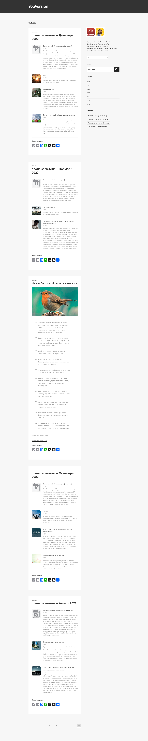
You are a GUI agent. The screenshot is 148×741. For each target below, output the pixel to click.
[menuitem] (98, 57)
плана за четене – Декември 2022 (52, 37)
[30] (37, 376)
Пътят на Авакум (49, 207)
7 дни (44, 91)
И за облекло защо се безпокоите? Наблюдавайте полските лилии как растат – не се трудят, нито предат (54, 361)
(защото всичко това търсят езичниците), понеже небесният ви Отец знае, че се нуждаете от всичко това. (53, 404)
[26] (37, 336)
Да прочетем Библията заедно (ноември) (57, 180)
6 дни (44, 209)
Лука (44, 75)
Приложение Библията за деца (98, 127)
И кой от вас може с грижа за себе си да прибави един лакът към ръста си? (52, 352)
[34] (37, 421)
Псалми (45, 511)
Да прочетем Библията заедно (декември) (57, 46)
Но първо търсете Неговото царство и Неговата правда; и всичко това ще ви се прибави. (53, 415)
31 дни (45, 48)
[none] (98, 57)
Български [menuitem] (91, 58)
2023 (88, 85)
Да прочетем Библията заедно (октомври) (57, 484)
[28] (37, 357)
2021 (88, 93)
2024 (88, 81)
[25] (37, 320)
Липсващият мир (48, 89)
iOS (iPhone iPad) (101, 116)
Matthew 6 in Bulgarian (40, 435)
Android (90, 116)
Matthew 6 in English (39, 440)
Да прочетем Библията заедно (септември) (58, 610)
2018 (88, 104)
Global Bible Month (102, 51)
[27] (37, 349)
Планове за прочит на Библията (98, 123)
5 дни (44, 117)
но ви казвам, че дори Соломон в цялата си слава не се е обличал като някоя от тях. (54, 371)
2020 (88, 96)
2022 (88, 89)
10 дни (45, 672)
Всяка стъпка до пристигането (53, 642)
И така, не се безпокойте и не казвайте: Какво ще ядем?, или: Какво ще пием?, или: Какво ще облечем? (54, 393)
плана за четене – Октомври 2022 (53, 475)
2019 (88, 100)
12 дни (45, 78)
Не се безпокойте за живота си (54, 283)
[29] (37, 367)
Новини (105, 119)
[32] (37, 399)
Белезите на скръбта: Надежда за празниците (59, 115)
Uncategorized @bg (94, 119)
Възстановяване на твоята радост (54, 555)
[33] (37, 410)
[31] (37, 389)
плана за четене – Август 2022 (54, 603)
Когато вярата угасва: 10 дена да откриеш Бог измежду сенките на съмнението (59, 668)
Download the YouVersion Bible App (98, 44)
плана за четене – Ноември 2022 (52, 171)
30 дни (45, 182)
